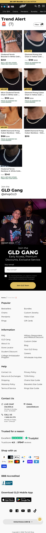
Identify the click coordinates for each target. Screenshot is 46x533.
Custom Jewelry (31, 313)
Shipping (5, 380)
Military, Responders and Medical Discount (34, 336)
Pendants (5, 317)
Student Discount (9, 352)
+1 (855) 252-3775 (10, 417)
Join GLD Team (23, 285)
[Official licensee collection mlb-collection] (8, 6)
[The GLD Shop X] (29, 510)
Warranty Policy (8, 384)
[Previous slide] (3, 221)
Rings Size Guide (31, 388)
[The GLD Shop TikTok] (35, 510)
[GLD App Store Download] (8, 499)
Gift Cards (28, 321)
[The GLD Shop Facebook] (17, 510)
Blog (26, 345)
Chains (4, 313)
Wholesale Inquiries (33, 357)
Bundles (28, 309)
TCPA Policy (29, 376)
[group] (23, 1)
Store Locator (7, 348)
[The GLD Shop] (23, 6)
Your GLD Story (31, 349)
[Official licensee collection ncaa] (4, 6)
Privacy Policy (30, 372)
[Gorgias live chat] (40, 519)
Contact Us (6, 372)
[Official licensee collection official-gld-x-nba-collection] (12, 6)
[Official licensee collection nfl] (1, 6)
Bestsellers (6, 309)
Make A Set (29, 317)
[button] (36, 6)
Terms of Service (8, 388)
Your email (9, 265)
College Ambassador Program (10, 357)
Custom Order (30, 341)
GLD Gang (5, 339)
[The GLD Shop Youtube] (23, 510)
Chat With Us (8, 406)
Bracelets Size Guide (33, 384)
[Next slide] (42, 221)
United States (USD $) (22, 522)
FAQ (3, 335)
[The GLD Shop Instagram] (11, 510)
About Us (5, 344)
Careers (27, 353)
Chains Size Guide (32, 380)
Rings (3, 321)
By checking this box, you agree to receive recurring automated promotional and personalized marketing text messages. (23, 277)
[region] (23, 222)
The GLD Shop (29, 532)
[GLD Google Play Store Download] (23, 499)
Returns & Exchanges (11, 376)
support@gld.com (32, 406)
